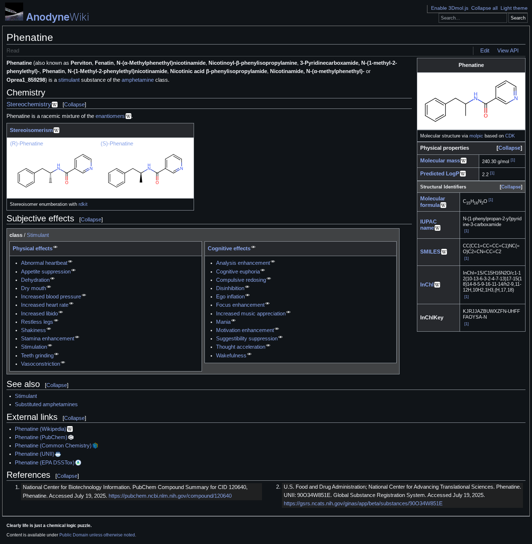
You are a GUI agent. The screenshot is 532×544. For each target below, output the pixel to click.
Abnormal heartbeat (44, 263)
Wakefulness (231, 355)
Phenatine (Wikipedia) (40, 429)
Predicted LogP (439, 174)
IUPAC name (428, 225)
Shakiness (33, 330)
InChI (427, 285)
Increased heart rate (44, 305)
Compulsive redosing (241, 280)
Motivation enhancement (245, 330)
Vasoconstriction (40, 364)
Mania (223, 322)
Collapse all (484, 8)
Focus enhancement (240, 305)
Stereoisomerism (31, 130)
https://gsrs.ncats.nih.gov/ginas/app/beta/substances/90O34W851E (363, 503)
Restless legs (37, 322)
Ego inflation (230, 296)
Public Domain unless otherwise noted (97, 534)
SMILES (430, 252)
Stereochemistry (29, 104)
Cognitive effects (229, 248)
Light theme (514, 8)
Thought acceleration (240, 347)
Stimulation (34, 347)
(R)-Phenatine (26, 143)
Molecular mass (440, 160)
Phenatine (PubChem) (41, 437)
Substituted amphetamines (46, 404)
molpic (476, 136)
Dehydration (35, 280)
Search (518, 18)
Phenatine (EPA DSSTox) (45, 463)
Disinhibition (230, 288)
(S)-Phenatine (117, 143)
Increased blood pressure (51, 296)
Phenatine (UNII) (34, 454)
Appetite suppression (46, 272)
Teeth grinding (37, 355)
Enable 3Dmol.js (449, 8)
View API (508, 51)
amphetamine (138, 80)
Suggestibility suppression (247, 338)
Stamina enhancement (47, 338)
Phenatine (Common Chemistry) (53, 446)
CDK (510, 136)
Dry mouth (33, 288)
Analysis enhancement (243, 263)
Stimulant (38, 235)
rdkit (83, 204)
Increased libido (39, 313)
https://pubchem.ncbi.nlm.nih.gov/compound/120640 (170, 496)
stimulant (69, 80)
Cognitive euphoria (238, 272)
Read (13, 51)
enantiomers (110, 116)
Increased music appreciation (251, 313)
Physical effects (32, 248)
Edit (484, 51)
